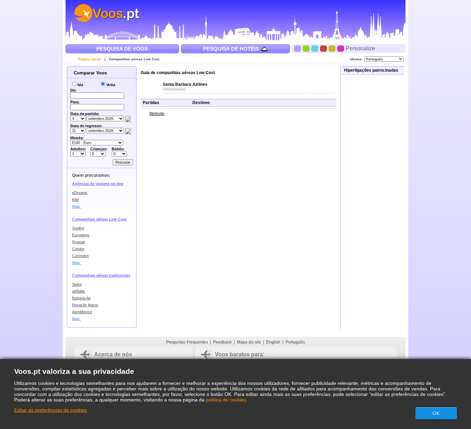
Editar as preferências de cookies (50, 410)
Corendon (80, 256)
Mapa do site (249, 342)
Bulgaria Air (81, 298)
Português (295, 342)
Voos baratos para (239, 354)
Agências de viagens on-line (97, 184)
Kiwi (75, 199)
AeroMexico (82, 312)
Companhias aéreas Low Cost (134, 59)
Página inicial (89, 59)
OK (436, 413)
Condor (78, 249)
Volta (110, 85)
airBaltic (78, 291)
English (273, 342)
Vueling (78, 228)
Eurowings (81, 235)
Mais (76, 206)
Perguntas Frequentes (187, 342)
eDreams (80, 193)
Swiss (77, 284)
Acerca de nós (113, 354)
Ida (80, 85)
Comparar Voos (89, 72)
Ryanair (78, 242)
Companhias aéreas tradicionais (101, 275)
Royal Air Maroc (85, 305)
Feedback (222, 342)
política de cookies (226, 399)
